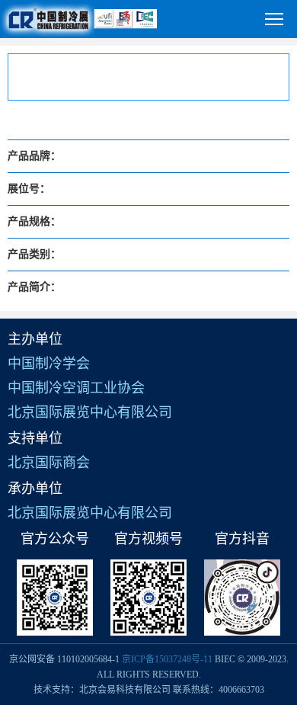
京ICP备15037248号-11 (167, 659)
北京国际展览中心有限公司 (90, 412)
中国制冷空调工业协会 (76, 388)
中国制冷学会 (49, 363)
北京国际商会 (49, 462)
